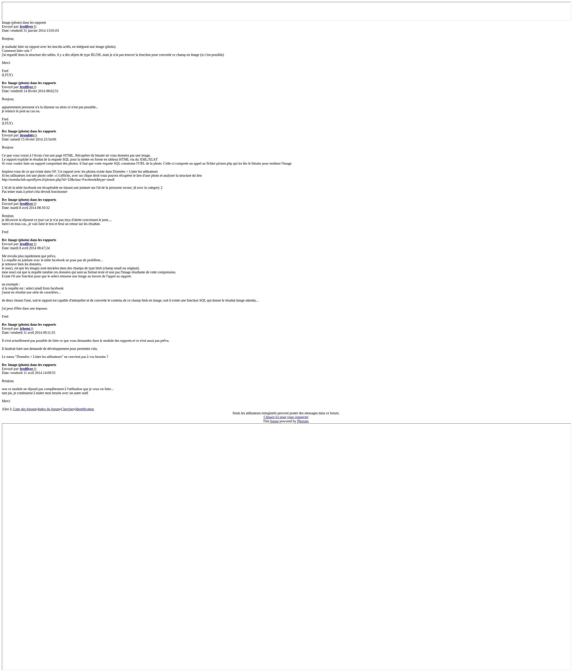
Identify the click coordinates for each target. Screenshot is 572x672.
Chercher (67, 409)
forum (274, 421)
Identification (84, 409)
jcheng (25, 328)
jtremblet (27, 135)
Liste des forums (24, 409)
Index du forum (49, 409)
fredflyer (27, 26)
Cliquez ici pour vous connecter (286, 417)
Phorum (302, 421)
